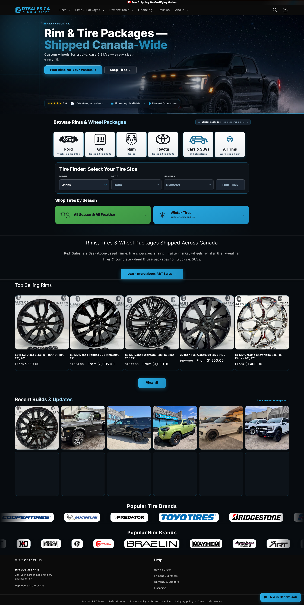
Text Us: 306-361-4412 (283, 597)
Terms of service (161, 601)
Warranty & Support (166, 582)
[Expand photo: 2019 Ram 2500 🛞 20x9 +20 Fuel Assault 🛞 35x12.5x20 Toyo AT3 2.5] (221, 474)
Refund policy (117, 601)
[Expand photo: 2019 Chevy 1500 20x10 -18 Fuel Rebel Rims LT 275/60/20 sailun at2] (83, 474)
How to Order (162, 570)
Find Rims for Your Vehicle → (73, 70)
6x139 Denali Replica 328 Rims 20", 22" (94, 356)
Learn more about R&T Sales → (152, 273)
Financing (160, 588)
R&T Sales (98, 601)
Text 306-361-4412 (27, 570)
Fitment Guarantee (166, 576)
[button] (64, 10)
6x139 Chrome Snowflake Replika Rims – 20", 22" (258, 356)
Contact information (210, 601)
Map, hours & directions (30, 585)
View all (152, 382)
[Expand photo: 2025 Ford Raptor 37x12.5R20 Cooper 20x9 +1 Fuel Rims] (267, 474)
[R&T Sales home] (32, 10)
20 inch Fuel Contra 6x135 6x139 (202, 354)
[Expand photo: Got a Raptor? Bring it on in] (267, 428)
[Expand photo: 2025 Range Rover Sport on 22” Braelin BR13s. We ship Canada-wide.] (221, 428)
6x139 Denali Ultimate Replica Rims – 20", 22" (150, 356)
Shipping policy (184, 601)
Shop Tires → (120, 70)
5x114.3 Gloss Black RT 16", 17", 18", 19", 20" (39, 356)
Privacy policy (138, 601)
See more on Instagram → (273, 400)
